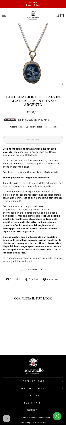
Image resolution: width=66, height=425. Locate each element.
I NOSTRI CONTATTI (32, 381)
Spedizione (31, 127)
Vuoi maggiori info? (33, 270)
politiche (32, 396)
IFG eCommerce (38, 422)
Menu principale (32, 388)
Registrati (32, 403)
